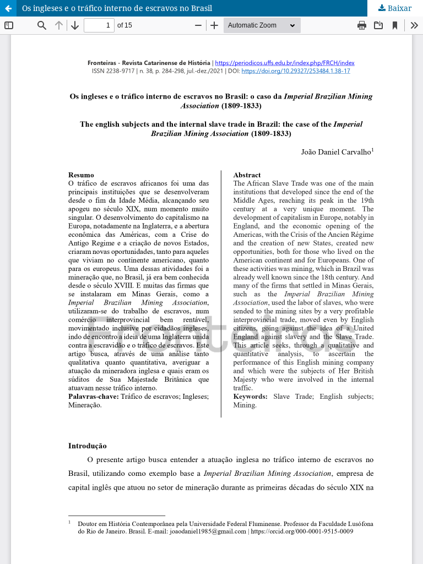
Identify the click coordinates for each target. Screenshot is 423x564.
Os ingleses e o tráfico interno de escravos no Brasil (117, 8)
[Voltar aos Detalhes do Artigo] (8, 8)
